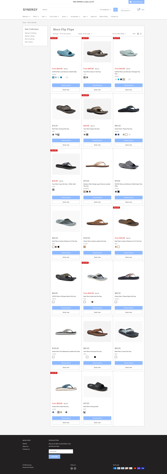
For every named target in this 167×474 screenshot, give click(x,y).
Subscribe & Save (138, 2)
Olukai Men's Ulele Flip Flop (60, 406)
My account (125, 10)
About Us (94, 16)
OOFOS (54, 74)
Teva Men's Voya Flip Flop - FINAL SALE (64, 184)
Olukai (117, 131)
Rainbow (86, 188)
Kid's (43, 16)
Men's (35, 16)
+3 (129, 134)
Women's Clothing (30, 33)
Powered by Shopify (28, 467)
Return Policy (104, 16)
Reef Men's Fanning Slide (90, 406)
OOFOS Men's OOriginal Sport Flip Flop (64, 296)
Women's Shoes (30, 36)
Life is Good (53, 16)
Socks (64, 16)
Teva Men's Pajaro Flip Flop (91, 129)
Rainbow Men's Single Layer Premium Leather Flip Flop (96, 185)
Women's (25, 16)
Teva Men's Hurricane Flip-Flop (92, 351)
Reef (53, 131)
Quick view (66, 90)
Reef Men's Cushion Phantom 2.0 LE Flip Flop (128, 241)
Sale (84, 16)
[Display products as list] (141, 34)
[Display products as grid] (138, 34)
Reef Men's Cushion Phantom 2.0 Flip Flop (64, 241)
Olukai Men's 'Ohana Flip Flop (123, 129)
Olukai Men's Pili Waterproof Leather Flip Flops (66, 351)
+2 (129, 79)
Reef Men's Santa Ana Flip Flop (92, 296)
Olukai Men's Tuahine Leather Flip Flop (94, 241)
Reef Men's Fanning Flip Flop (60, 129)
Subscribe (54, 456)
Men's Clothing (29, 39)
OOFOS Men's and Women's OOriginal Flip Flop (127, 73)
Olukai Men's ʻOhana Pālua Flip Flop (125, 296)
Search (25, 443)
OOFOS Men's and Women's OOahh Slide (64, 72)
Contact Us (114, 16)
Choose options (66, 85)
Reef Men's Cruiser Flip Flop (123, 351)
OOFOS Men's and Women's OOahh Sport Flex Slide (128, 185)
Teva (84, 74)
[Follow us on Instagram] (75, 468)
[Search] (115, 10)
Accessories (74, 16)
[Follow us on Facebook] (71, 468)
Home (24, 22)
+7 (66, 77)
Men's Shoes (29, 42)
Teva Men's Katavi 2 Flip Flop (92, 72)
